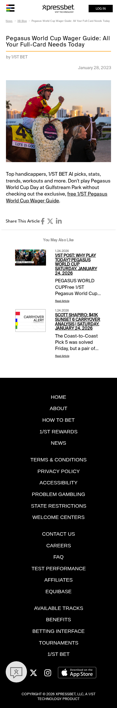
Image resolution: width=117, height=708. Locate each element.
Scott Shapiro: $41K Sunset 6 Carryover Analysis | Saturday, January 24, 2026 (77, 321)
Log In (101, 8)
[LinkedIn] (59, 221)
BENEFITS (58, 619)
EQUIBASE (58, 591)
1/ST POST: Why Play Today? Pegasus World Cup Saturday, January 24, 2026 (76, 264)
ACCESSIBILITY (58, 483)
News (9, 21)
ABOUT (58, 408)
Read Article (62, 301)
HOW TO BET (58, 420)
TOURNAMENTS (58, 643)
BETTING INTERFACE (58, 631)
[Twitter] (50, 221)
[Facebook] (43, 221)
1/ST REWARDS (58, 431)
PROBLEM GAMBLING (58, 494)
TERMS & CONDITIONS (58, 460)
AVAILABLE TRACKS (58, 608)
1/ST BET (58, 654)
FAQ (58, 557)
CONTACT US (58, 534)
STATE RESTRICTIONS (58, 506)
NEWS (58, 443)
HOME (58, 397)
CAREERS (58, 545)
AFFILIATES (58, 580)
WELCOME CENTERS (58, 517)
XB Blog (22, 21)
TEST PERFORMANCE (59, 568)
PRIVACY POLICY (58, 471)
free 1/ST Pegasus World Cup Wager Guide (56, 197)
